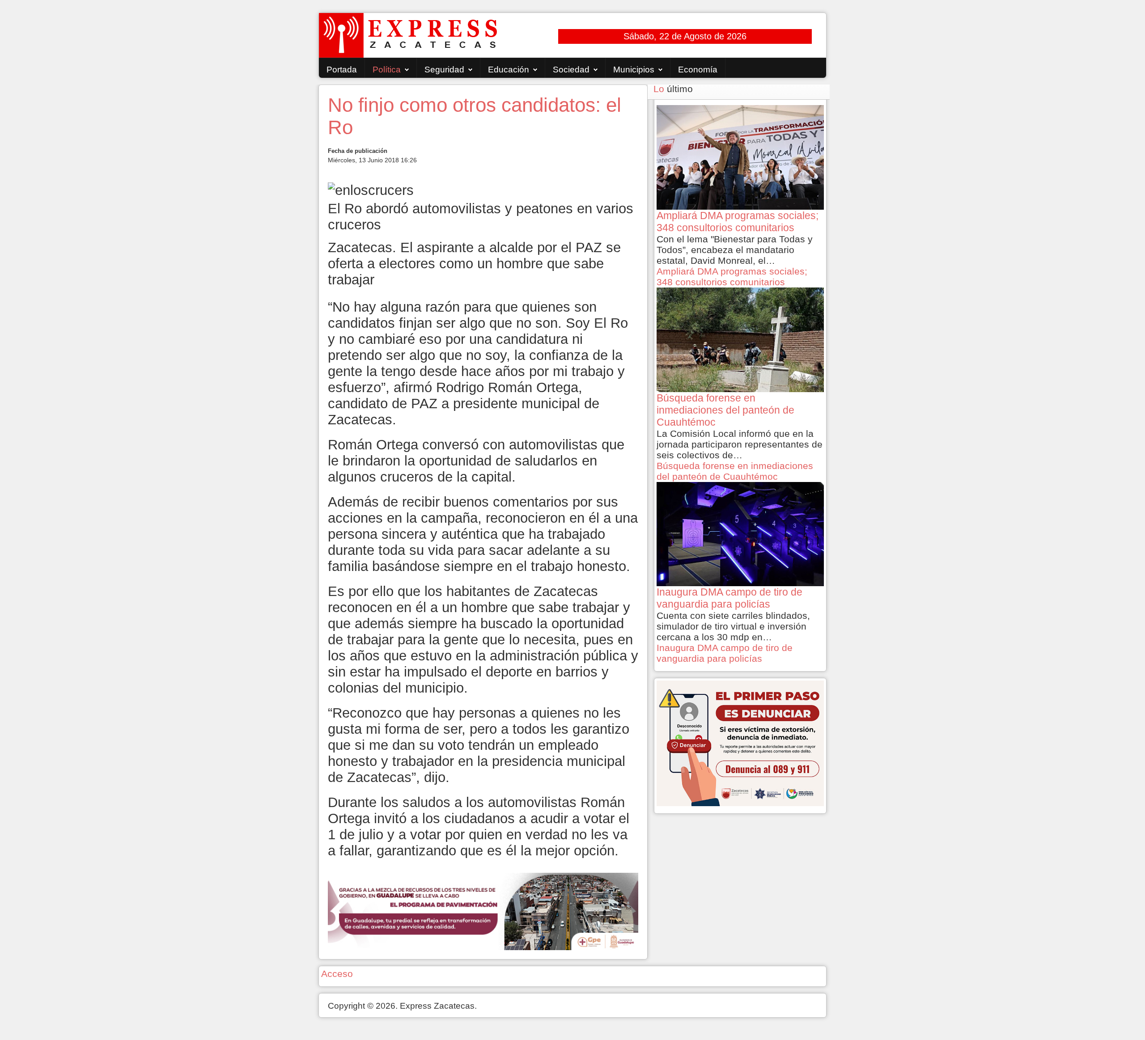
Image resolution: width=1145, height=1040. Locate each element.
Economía (697, 69)
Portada (342, 69)
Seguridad (444, 69)
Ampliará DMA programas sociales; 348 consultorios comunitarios (732, 276)
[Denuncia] (740, 742)
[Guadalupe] (483, 910)
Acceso (337, 973)
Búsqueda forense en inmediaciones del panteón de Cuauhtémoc (735, 471)
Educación (508, 69)
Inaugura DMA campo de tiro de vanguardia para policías (725, 653)
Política (387, 69)
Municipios (633, 69)
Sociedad (571, 69)
